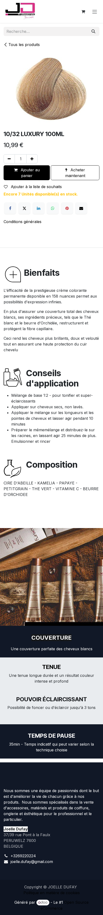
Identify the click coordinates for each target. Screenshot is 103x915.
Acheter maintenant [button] (75, 172)
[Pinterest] (67, 208)
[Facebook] (10, 208)
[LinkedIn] (38, 208)
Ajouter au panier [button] (29, 172)
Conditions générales (22, 221)
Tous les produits (24, 44)
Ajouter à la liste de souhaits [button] (36, 186)
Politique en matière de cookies (51, 892)
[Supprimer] (9, 158)
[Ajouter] (32, 158)
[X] (24, 208)
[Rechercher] (93, 31)
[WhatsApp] (52, 208)
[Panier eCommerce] (83, 11)
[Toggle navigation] (94, 11)
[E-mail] (81, 208)
